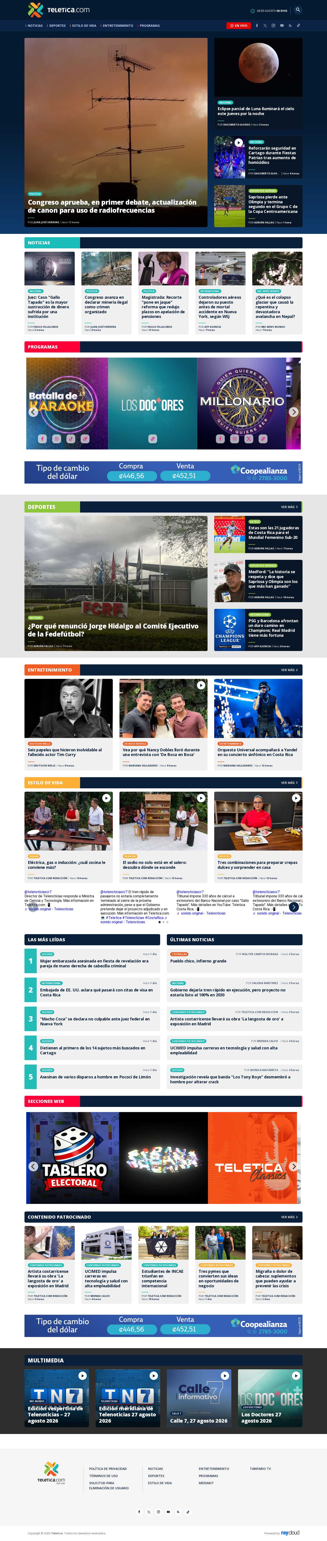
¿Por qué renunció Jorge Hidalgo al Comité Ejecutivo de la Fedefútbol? (116, 583)
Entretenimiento (118, 25)
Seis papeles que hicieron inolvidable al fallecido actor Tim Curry (68, 724)
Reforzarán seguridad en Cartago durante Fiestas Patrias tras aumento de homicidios (258, 157)
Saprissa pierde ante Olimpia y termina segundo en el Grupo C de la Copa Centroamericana (258, 206)
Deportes (57, 25)
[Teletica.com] (59, 10)
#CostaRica (154, 918)
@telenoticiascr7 (37, 892)
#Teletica (113, 918)
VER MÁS (288, 670)
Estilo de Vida (84, 25)
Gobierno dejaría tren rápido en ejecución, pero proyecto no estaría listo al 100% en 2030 (235, 990)
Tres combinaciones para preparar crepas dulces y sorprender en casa (258, 837)
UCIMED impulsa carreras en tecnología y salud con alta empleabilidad (235, 1048)
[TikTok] (299, 27)
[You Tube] (282, 25)
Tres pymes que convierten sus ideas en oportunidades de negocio (220, 1265)
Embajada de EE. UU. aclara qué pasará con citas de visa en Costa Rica (92, 990)
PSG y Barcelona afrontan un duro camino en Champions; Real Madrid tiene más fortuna (258, 630)
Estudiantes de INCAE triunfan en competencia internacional (163, 1265)
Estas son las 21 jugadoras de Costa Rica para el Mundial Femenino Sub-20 (258, 534)
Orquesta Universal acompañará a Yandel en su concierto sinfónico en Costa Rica (258, 724)
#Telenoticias (133, 918)
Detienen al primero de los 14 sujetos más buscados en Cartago (92, 1048)
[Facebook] (257, 25)
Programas (150, 25)
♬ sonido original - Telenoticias (48, 909)
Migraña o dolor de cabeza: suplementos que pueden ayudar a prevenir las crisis (277, 1265)
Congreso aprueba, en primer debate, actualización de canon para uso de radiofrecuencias (116, 132)
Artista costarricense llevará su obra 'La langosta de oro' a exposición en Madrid (235, 1019)
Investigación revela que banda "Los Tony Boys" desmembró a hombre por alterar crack (235, 1077)
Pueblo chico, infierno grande (235, 961)
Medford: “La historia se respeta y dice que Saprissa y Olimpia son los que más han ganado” (258, 581)
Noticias (35, 25)
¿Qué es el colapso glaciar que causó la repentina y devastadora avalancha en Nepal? (277, 293)
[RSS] (290, 25)
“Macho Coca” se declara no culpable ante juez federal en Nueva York (92, 1019)
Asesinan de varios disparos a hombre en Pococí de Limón (92, 1077)
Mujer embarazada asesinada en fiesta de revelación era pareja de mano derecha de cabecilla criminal (92, 961)
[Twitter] (265, 25)
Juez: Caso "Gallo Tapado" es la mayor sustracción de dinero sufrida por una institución (49, 293)
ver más (288, 507)
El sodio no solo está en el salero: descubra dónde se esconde (163, 837)
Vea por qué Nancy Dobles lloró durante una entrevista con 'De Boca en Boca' (163, 724)
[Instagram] (273, 25)
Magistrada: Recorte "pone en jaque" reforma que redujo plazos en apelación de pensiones (163, 293)
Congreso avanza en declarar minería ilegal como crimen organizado (106, 293)
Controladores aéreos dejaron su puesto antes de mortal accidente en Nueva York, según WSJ (220, 293)
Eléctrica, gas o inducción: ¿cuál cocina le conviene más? (68, 837)
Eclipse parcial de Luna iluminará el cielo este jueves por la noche (258, 84)
